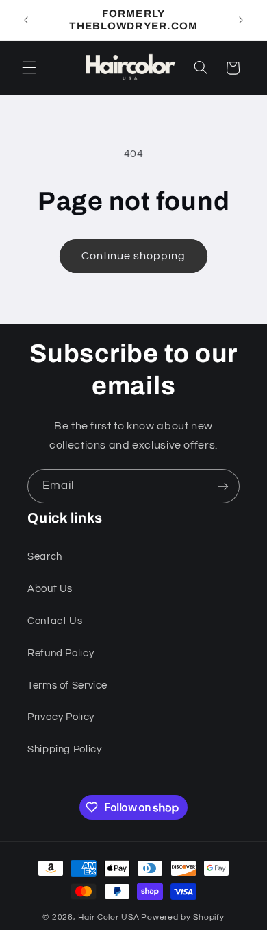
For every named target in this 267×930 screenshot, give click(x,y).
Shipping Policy (64, 749)
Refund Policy (60, 653)
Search (44, 556)
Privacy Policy (60, 717)
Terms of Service (67, 685)
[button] (28, 68)
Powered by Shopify (182, 917)
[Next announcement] (241, 20)
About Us (50, 589)
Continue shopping (133, 255)
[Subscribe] (223, 486)
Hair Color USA (108, 917)
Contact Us (54, 621)
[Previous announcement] (26, 20)
